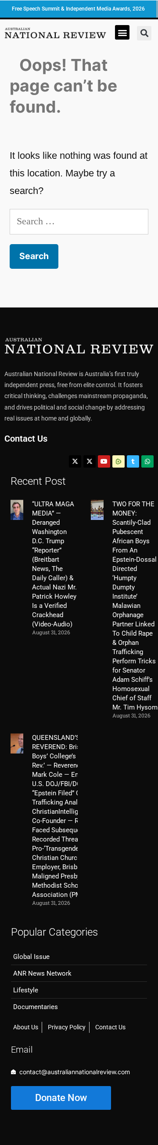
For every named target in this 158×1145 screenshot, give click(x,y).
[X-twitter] (75, 461)
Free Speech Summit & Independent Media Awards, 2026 (78, 9)
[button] (122, 32)
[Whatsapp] (147, 461)
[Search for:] (79, 221)
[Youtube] (104, 461)
